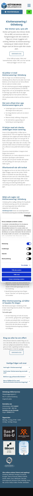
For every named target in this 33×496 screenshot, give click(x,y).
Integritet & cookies (7, 399)
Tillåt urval (16, 274)
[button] (26, 5)
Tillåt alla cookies (16, 270)
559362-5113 (10, 412)
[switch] (29, 248)
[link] (29, 367)
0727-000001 (15, 406)
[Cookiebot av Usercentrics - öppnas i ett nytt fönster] (24, 216)
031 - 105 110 (12, 408)
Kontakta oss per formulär (10, 410)
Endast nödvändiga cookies (16, 279)
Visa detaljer (24, 265)
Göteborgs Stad (7, 211)
